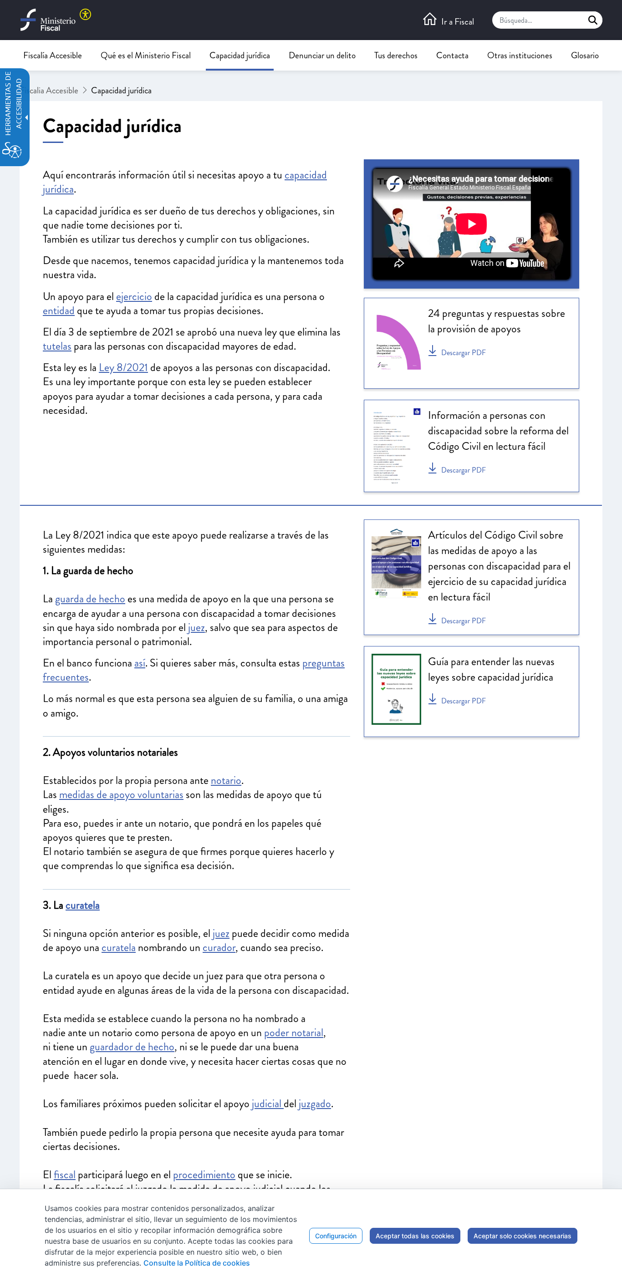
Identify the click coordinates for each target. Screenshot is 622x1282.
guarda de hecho (90, 598)
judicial (268, 1103)
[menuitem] (53, 55)
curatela (83, 905)
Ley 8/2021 (123, 367)
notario (226, 780)
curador (219, 947)
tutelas (57, 346)
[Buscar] (592, 20)
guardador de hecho (132, 1046)
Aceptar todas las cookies (415, 1236)
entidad (59, 310)
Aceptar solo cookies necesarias (522, 1236)
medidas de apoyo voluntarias (121, 794)
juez (196, 627)
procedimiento (204, 1174)
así (139, 663)
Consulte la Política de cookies (196, 1262)
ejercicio (134, 296)
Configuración (336, 1236)
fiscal (65, 1174)
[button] (457, 20)
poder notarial (293, 1032)
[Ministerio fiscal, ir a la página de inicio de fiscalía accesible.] (55, 20)
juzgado (315, 1103)
